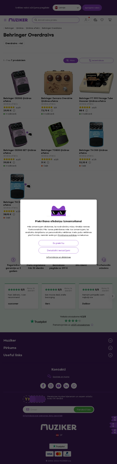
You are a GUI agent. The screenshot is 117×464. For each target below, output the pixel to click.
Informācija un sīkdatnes (58, 257)
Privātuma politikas (67, 235)
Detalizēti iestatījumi (58, 250)
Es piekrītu (58, 243)
